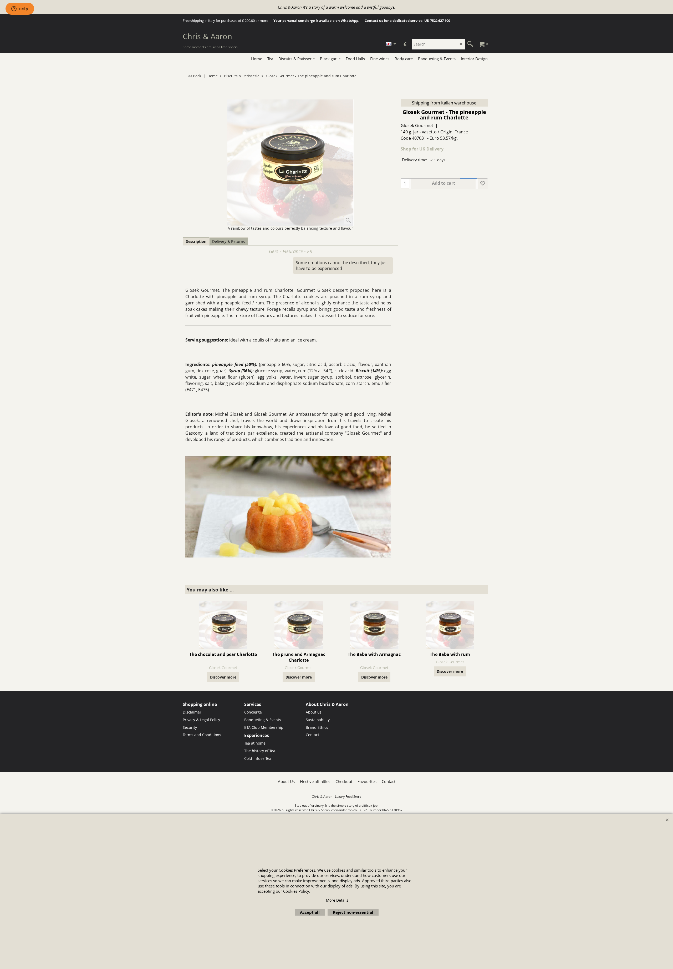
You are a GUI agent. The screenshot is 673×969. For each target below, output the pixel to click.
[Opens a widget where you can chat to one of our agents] (19, 9)
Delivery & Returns (228, 241)
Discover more (223, 677)
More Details (337, 900)
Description (196, 241)
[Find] (470, 44)
